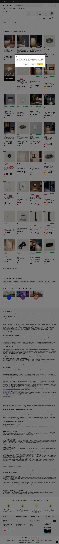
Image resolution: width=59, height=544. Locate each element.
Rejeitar (33, 64)
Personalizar (26, 64)
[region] (30, 60)
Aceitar (40, 64)
